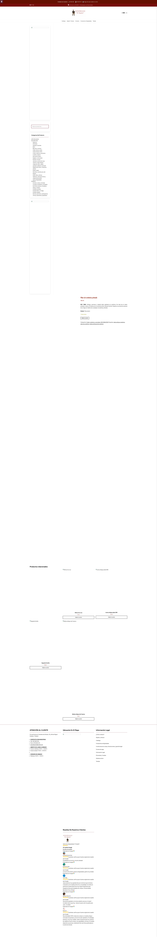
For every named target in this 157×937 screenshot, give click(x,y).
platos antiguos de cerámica (96, 324)
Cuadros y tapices (37, 154)
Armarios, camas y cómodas (39, 183)
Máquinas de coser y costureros (39, 167)
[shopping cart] (124, 13)
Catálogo (64, 21)
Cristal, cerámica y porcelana (93, 322)
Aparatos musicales (37, 145)
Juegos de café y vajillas (38, 164)
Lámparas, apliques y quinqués (39, 165)
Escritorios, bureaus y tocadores (40, 186)
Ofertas (34, 168)
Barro (34, 147)
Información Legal (100, 752)
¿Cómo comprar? (100, 734)
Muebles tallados (36, 192)
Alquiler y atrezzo (70, 21)
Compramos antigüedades (86, 21)
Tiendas (94, 21)
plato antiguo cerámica (119, 322)
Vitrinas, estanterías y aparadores (40, 195)
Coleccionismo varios (37, 151)
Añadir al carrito (85, 318)
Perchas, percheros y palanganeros (40, 193)
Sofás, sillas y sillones (37, 175)
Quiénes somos (99, 758)
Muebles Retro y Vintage (38, 190)
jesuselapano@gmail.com (36, 744)
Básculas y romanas (37, 148)
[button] (1, 1)
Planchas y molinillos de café (39, 172)
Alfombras (35, 143)
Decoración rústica (37, 156)
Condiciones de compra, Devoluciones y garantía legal (109, 746)
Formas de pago (100, 749)
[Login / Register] (123, 13)
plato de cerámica (84, 324)
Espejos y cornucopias (37, 158)
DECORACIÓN (104, 322)
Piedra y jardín (36, 170)
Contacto (77, 21)
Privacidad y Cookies (101, 755)
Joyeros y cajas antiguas (38, 162)
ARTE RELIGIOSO (35, 139)
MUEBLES (33, 181)
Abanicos (35, 142)
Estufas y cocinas (36, 159)
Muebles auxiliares (37, 189)
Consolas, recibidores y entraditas (40, 184)
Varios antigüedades (37, 179)
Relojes (34, 173)
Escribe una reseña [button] (67, 849)
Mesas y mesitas (36, 187)
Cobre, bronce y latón (37, 150)
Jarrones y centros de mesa (39, 161)
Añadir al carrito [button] (78, 617)
